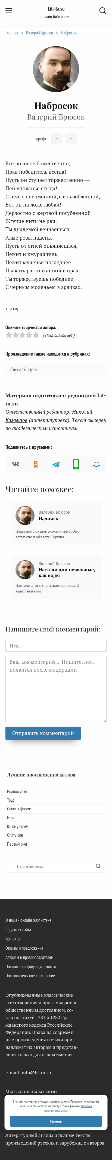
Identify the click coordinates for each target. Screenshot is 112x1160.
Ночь (11, 818)
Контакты (12, 939)
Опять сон (15, 835)
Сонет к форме (19, 809)
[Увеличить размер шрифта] (71, 138)
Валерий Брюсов (39, 33)
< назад (11, 309)
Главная (11, 33)
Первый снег (17, 844)
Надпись (48, 518)
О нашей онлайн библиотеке (28, 920)
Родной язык (17, 791)
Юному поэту (17, 826)
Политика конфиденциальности (30, 966)
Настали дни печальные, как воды (67, 572)
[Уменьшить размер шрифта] (57, 138)
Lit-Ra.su (56, 8)
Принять (56, 1121)
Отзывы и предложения (24, 948)
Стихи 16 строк (24, 369)
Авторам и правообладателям (29, 957)
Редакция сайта (18, 930)
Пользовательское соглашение (30, 976)
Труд (10, 800)
